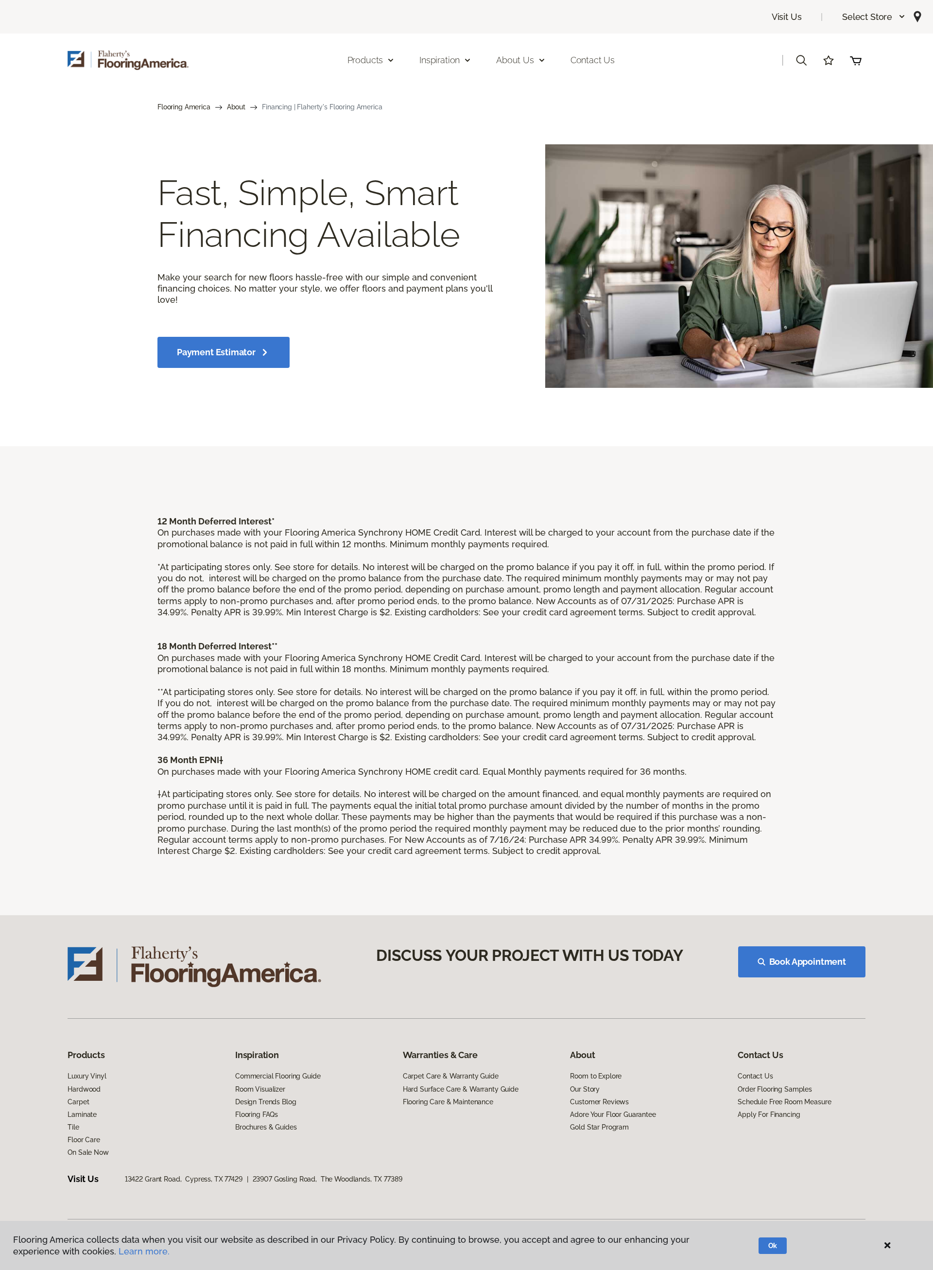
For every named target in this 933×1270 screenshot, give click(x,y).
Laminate (82, 1114)
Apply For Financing (769, 1114)
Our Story (585, 1089)
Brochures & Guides (265, 1127)
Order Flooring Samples (775, 1089)
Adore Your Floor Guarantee (613, 1114)
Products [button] (365, 60)
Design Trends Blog (265, 1102)
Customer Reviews (599, 1102)
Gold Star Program (599, 1127)
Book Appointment (807, 962)
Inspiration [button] (439, 60)
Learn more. (144, 1251)
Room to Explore (596, 1076)
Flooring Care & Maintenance (448, 1102)
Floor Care (84, 1140)
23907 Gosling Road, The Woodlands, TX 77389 (327, 1179)
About (236, 107)
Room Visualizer (260, 1089)
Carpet (78, 1102)
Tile (73, 1127)
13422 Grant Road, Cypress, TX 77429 (183, 1179)
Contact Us (592, 60)
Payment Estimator (216, 352)
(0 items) (856, 60)
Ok (773, 1246)
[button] (874, 16)
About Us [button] (515, 60)
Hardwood (84, 1089)
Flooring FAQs (256, 1114)
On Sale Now (88, 1152)
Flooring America (183, 107)
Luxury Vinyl (87, 1076)
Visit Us (787, 17)
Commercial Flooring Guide (278, 1076)
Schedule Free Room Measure (784, 1102)
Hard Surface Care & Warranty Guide (460, 1089)
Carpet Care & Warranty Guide (451, 1076)
